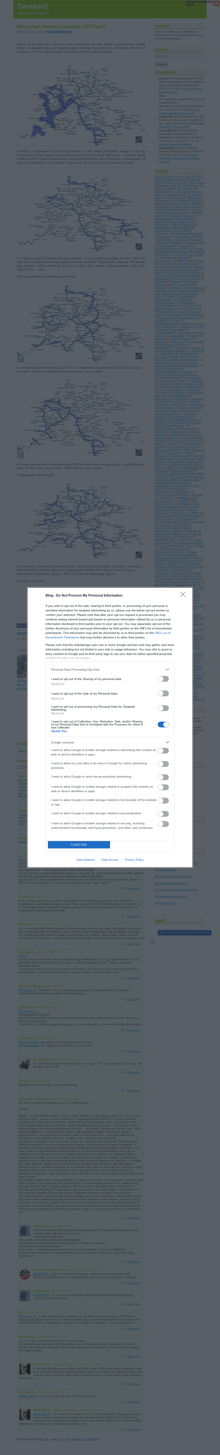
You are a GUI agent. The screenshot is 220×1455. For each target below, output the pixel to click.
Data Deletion (85, 859)
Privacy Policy (134, 859)
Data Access (110, 859)
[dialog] (110, 727)
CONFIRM (79, 844)
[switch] (163, 679)
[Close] (184, 596)
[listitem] (110, 669)
